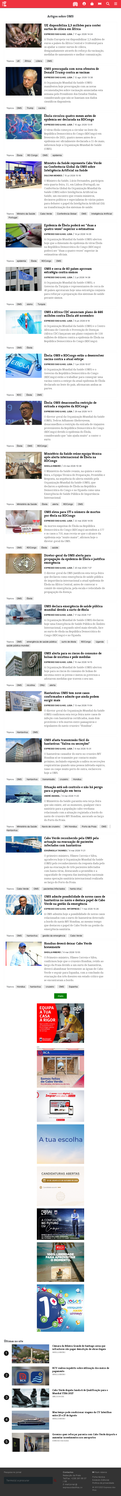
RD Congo (32, 155)
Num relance (100, 1472)
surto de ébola (68, 641)
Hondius (76, 779)
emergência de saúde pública (41, 641)
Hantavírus (22, 732)
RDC (19, 395)
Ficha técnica (98, 1477)
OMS (49, 61)
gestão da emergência (53, 935)
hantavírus (31, 779)
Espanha (73, 986)
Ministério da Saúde (27, 504)
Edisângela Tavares (55, 850)
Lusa (69, 34)
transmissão (48, 779)
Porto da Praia (88, 826)
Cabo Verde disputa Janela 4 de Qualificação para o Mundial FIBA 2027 (80, 1391)
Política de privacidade (103, 1483)
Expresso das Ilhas (55, 34)
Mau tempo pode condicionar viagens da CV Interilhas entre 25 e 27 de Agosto (82, 1414)
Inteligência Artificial (101, 213)
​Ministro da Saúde (26, 213)
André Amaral (52, 796)
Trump (29, 108)
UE (18, 61)
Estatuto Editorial (100, 1480)
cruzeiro (63, 779)
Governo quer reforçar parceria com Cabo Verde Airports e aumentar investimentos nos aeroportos (84, 1436)
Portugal (13, 217)
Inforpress (73, 909)
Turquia (41, 304)
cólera (38, 61)
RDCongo (46, 261)
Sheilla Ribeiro (52, 466)
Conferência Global (66, 213)
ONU (42, 685)
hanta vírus (75, 888)
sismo (29, 304)
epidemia (57, 155)
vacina (41, 108)
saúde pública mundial (17, 645)
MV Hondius (70, 826)
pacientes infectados (54, 888)
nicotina (30, 685)
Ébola (19, 155)
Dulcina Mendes (53, 175)
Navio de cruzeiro (50, 826)
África (27, 61)
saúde (54, 547)
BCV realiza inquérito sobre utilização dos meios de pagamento (80, 1369)
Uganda (99, 641)
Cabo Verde (46, 213)
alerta (55, 504)
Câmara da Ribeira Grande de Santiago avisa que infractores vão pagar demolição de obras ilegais (79, 1347)
